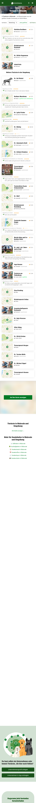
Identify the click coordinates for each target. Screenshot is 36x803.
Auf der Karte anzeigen (18, 397)
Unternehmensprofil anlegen (18, 769)
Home (11, 8)
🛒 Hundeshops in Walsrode (18, 455)
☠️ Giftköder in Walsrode (18, 443)
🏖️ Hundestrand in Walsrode (18, 449)
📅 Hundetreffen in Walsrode (18, 452)
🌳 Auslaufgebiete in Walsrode (18, 446)
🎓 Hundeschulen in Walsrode (18, 458)
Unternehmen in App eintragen (18, 775)
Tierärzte (17, 8)
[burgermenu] (2, 3)
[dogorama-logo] (16, 3)
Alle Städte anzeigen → (18, 430)
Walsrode (24, 8)
